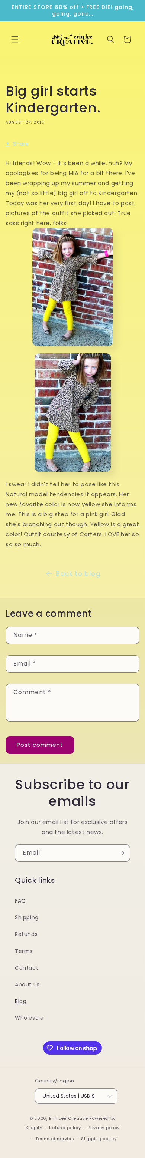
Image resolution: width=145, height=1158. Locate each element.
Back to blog (78, 573)
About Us (27, 984)
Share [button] (21, 144)
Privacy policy (104, 1128)
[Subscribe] (121, 853)
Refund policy (65, 1128)
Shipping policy (99, 1139)
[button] (15, 39)
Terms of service (54, 1139)
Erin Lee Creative (68, 1118)
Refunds (26, 934)
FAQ (20, 900)
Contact (26, 967)
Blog (20, 1001)
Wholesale (29, 1018)
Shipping (27, 917)
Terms (24, 951)
